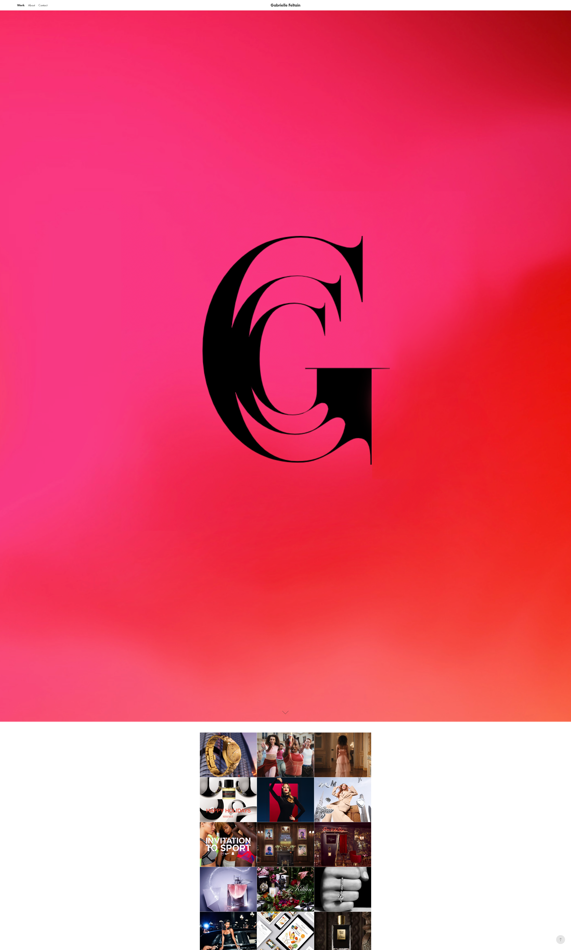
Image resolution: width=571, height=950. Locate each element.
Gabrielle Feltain (285, 5)
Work (21, 5)
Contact (43, 5)
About (31, 5)
